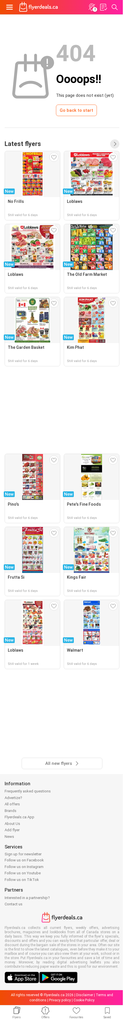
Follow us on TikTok (22, 879)
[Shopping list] (103, 7)
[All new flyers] (114, 144)
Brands (10, 811)
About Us (12, 823)
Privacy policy (60, 1000)
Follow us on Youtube (23, 873)
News (9, 836)
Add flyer (12, 830)
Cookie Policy (84, 1000)
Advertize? (13, 798)
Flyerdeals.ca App (19, 817)
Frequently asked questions (28, 791)
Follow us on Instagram (24, 867)
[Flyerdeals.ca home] (38, 7)
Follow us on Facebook (24, 860)
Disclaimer (84, 995)
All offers (12, 804)
